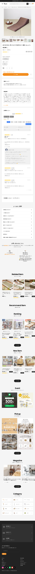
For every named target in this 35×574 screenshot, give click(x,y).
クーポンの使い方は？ (6, 231)
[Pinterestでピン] (28, 51)
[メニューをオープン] (2, 4)
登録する (4, 553)
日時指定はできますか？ (7, 209)
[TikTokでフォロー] (5, 567)
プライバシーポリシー (23, 562)
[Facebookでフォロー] (10, 567)
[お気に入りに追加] (31, 74)
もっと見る (17, 345)
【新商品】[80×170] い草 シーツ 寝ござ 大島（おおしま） (6, 293)
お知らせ (3, 558)
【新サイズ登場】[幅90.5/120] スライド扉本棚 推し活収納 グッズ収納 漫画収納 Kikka (17, 334)
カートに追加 (16, 74)
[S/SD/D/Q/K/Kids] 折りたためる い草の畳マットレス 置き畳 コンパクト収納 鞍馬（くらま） (17, 293)
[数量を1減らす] (7, 68)
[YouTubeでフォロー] (12, 568)
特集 (2, 559)
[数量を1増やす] (12, 68)
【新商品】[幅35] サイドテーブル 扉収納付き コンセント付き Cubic (17, 369)
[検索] (27, 4)
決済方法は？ (5, 234)
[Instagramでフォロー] (3, 567)
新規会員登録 (22, 558)
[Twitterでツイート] (30, 51)
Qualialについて (4, 562)
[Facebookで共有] (26, 51)
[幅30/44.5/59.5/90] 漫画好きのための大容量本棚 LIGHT (6, 334)
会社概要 (21, 565)
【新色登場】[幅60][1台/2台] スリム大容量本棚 (6, 369)
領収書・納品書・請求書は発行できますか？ (10, 237)
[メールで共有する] (31, 51)
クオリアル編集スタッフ (7, 482)
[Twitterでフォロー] (15, 567)
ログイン (21, 559)
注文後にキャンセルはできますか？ (8, 215)
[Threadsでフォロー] (7, 567)
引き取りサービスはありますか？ (8, 228)
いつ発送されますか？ (6, 212)
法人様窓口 (3, 565)
